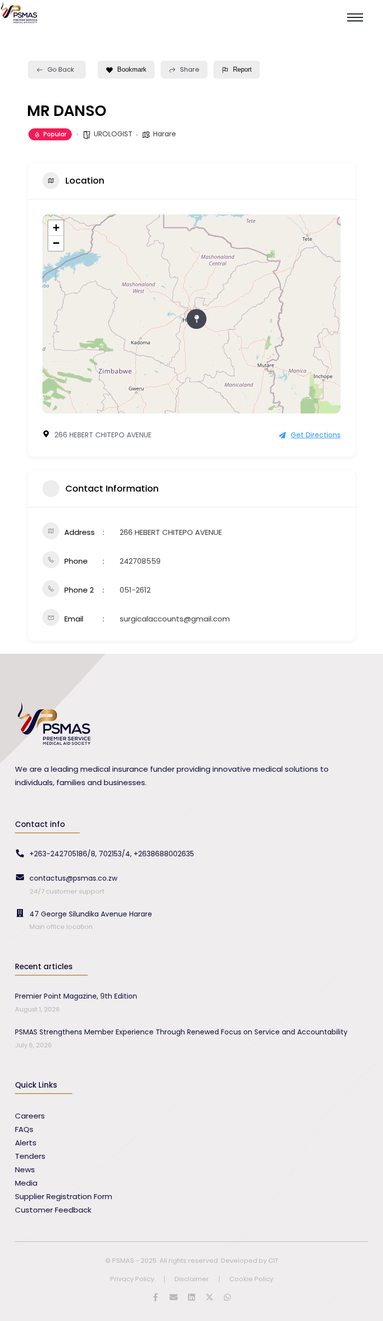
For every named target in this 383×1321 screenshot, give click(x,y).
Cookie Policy (251, 1279)
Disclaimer (192, 1279)
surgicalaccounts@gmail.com (175, 618)
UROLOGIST (113, 134)
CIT (273, 1260)
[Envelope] (174, 1297)
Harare (164, 134)
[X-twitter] (209, 1297)
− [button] (56, 243)
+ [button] (56, 227)
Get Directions (316, 435)
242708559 (140, 561)
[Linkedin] (191, 1297)
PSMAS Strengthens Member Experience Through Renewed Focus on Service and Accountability (181, 1032)
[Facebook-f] (156, 1297)
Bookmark (132, 69)
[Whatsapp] (227, 1297)
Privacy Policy (132, 1279)
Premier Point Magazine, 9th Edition (76, 996)
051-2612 (135, 590)
